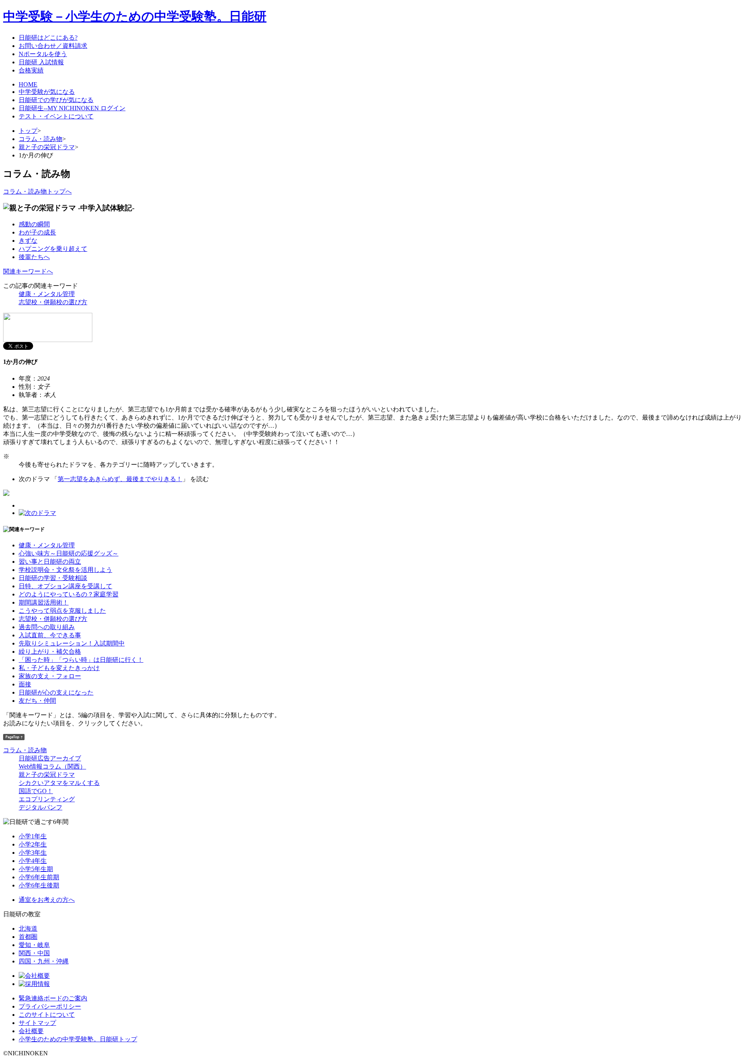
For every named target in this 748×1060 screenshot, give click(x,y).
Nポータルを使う (43, 54)
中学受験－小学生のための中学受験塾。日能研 (134, 16)
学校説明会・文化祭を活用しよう (65, 569)
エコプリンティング (47, 799)
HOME (28, 84)
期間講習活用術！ (44, 602)
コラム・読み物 (40, 139)
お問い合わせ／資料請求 (53, 45)
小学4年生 (33, 860)
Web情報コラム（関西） (52, 766)
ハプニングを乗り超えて (53, 248)
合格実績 (31, 70)
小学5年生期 (36, 869)
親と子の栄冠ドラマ (47, 147)
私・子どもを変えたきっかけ (59, 668)
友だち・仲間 (37, 700)
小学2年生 (33, 844)
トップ (28, 130)
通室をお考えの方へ (47, 899)
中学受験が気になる (47, 91)
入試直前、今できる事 (50, 635)
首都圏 (28, 936)
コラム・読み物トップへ (37, 191)
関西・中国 (34, 953)
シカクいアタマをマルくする (59, 783)
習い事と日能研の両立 (50, 561)
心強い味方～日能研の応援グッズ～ (68, 553)
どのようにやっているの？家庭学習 (68, 594)
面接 (25, 684)
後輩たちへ (34, 257)
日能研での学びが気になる (56, 100)
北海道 (28, 928)
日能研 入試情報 (41, 62)
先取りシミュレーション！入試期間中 (72, 643)
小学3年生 (33, 852)
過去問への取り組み (47, 627)
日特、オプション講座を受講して (65, 586)
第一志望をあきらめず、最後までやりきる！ (120, 479)
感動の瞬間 (34, 224)
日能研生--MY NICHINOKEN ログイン (72, 108)
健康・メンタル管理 (47, 294)
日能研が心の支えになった (56, 692)
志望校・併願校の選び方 (53, 302)
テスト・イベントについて (56, 116)
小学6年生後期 (39, 885)
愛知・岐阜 (34, 945)
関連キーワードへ (28, 271)
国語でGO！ (36, 791)
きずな (28, 240)
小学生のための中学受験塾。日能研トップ (78, 1039)
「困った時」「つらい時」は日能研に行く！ (81, 659)
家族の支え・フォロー (50, 676)
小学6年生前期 (39, 877)
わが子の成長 (37, 232)
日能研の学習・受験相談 (53, 578)
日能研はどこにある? (48, 37)
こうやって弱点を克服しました (62, 610)
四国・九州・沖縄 (44, 961)
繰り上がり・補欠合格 (50, 651)
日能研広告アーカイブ (50, 758)
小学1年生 (33, 836)
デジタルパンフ (40, 807)
